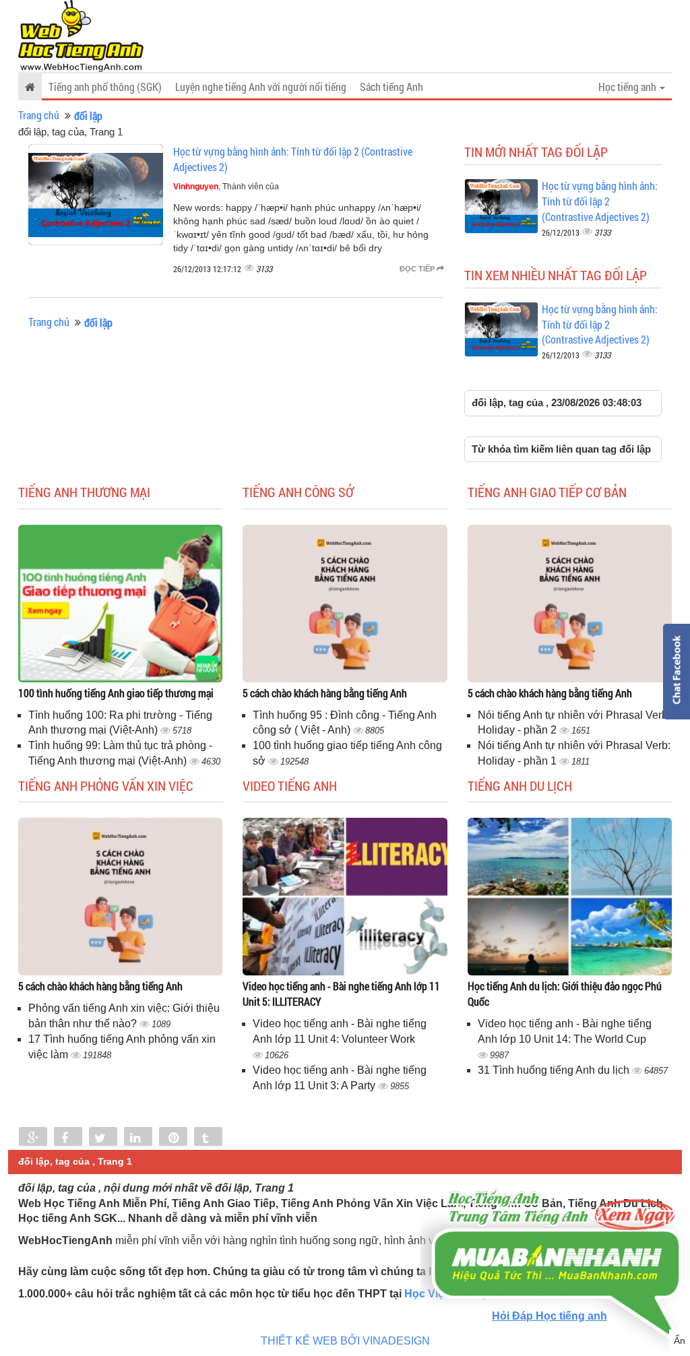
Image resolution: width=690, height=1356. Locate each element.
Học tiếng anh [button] (628, 86)
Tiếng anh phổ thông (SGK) (105, 86)
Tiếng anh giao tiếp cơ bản (547, 492)
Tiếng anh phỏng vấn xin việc (105, 785)
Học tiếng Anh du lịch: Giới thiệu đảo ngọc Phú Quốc (565, 993)
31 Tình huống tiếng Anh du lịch (555, 1070)
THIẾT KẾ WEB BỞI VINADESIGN (345, 1341)
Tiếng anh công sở (298, 492)
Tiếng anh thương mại (84, 492)
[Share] (33, 1138)
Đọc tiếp (418, 269)
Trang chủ (38, 115)
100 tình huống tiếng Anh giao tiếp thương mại (116, 693)
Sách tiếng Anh (391, 86)
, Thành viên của (226, 186)
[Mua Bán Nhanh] (555, 1225)
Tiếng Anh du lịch (520, 785)
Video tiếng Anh (290, 785)
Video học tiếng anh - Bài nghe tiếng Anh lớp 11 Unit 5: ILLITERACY (341, 993)
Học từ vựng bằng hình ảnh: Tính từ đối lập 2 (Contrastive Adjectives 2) (600, 201)
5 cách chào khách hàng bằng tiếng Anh (325, 693)
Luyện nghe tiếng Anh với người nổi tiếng (260, 86)
